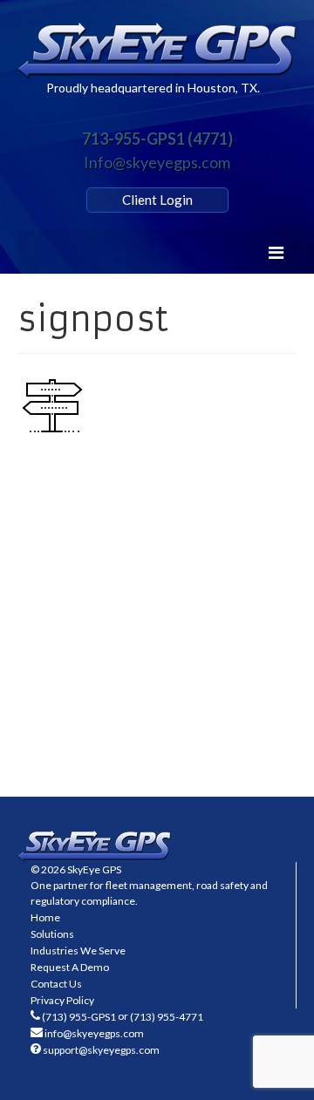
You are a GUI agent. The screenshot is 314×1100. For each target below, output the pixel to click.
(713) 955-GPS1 (79, 1016)
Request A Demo (70, 967)
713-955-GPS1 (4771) (157, 138)
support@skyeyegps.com (101, 1049)
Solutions (52, 933)
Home (45, 917)
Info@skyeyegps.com (157, 162)
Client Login (157, 199)
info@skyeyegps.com (94, 1033)
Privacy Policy (62, 1000)
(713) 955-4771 (166, 1016)
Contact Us (56, 983)
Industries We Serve (78, 950)
